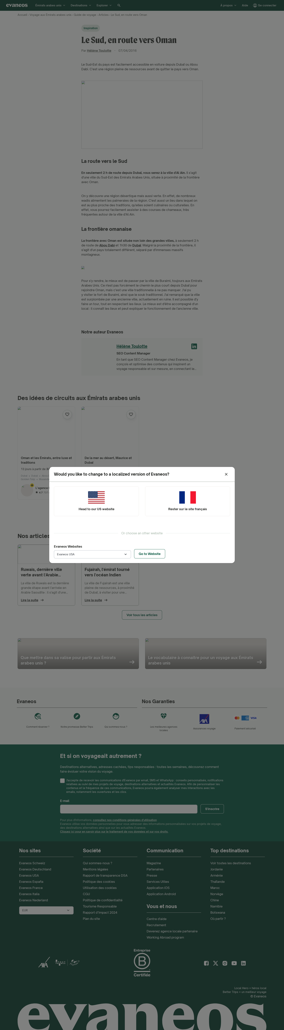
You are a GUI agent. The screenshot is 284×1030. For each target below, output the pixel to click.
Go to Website (150, 554)
